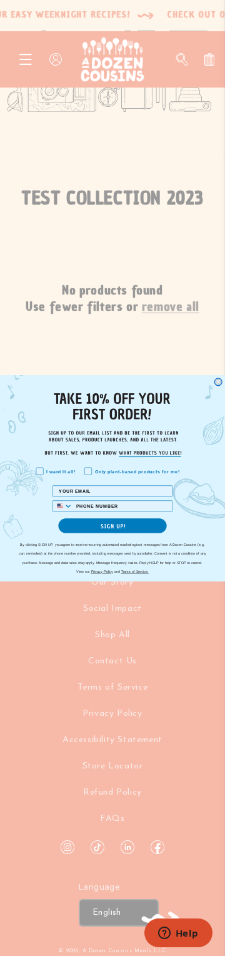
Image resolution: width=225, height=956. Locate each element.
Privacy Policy (102, 571)
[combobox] (62, 505)
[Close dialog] (218, 381)
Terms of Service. (135, 571)
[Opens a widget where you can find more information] (178, 934)
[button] (112, 525)
